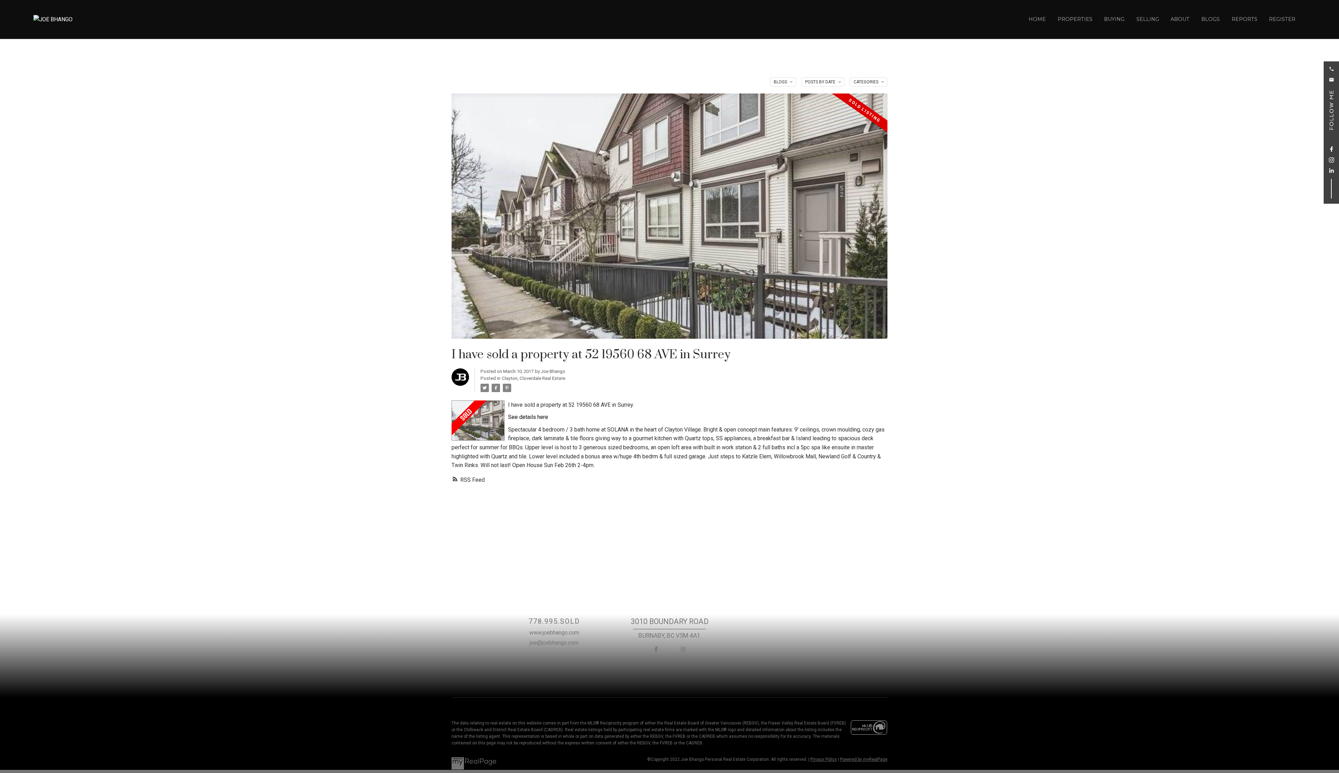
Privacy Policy (823, 759)
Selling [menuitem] (1147, 19)
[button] (1331, 69)
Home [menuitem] (1037, 19)
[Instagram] (683, 649)
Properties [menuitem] (1075, 19)
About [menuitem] (1180, 19)
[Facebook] (656, 649)
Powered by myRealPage (863, 759)
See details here (528, 417)
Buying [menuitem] (1114, 19)
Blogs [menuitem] (1210, 19)
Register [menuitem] (1282, 19)
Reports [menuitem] (1244, 19)
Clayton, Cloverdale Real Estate (533, 378)
